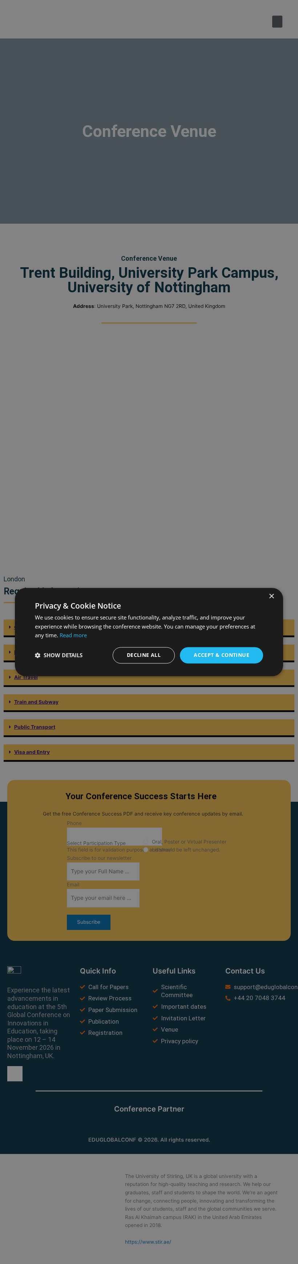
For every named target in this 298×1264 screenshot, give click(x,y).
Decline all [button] (144, 654)
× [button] (271, 596)
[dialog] (149, 632)
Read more (73, 635)
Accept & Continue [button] (221, 654)
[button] (58, 655)
